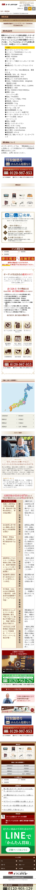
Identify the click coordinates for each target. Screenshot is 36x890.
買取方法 (3, 868)
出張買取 (6, 251)
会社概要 (21, 868)
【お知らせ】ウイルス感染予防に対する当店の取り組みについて (18, 20)
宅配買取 (23, 251)
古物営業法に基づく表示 (18, 877)
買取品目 (21, 860)
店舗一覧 (3, 864)
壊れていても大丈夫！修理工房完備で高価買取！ (20, 821)
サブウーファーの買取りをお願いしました (18, 801)
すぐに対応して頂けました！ (13, 810)
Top (2, 860)
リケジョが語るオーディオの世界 (16, 816)
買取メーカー (22, 864)
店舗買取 (6, 254)
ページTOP (18, 857)
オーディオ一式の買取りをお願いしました (18, 805)
